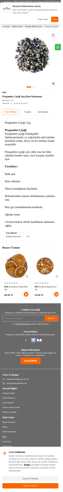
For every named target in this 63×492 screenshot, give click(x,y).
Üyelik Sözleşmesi (8, 395)
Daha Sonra (43, 19)
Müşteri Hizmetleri (8, 419)
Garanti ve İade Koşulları (11, 404)
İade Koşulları (43, 110)
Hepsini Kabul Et (30, 486)
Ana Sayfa (6, 27)
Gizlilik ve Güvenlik (9, 409)
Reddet (27, 465)
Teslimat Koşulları (8, 390)
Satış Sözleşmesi (8, 399)
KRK (4, 90)
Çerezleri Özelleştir (30, 479)
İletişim (4, 423)
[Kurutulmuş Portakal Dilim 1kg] (15, 263)
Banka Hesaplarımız (9, 428)
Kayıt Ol (51, 315)
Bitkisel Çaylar (17, 27)
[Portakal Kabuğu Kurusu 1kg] (45, 263)
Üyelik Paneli (7, 443)
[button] (29, 84)
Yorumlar (27, 110)
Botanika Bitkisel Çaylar (33, 27)
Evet (55, 19)
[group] (30, 58)
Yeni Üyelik (6, 438)
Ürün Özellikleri (11, 110)
